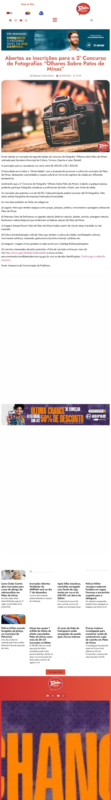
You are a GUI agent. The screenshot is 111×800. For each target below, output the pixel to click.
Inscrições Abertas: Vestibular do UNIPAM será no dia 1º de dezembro (41, 588)
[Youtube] (21, 20)
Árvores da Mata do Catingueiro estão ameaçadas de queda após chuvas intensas (69, 632)
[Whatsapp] (26, 20)
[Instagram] (15, 20)
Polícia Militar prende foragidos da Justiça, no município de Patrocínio (13, 632)
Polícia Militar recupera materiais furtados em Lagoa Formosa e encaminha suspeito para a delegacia (97, 591)
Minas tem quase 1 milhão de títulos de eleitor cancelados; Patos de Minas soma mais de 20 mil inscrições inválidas (41, 635)
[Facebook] (10, 20)
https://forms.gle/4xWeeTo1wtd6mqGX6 (26, 253)
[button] (91, 20)
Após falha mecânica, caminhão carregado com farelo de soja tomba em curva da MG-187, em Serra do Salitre (69, 591)
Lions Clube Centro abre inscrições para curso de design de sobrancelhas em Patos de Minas (12, 589)
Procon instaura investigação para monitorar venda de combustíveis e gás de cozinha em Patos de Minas (97, 635)
